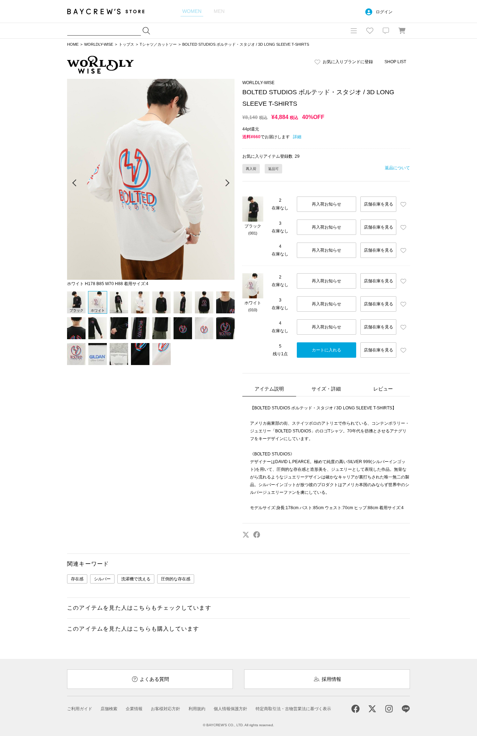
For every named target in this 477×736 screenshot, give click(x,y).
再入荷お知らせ (326, 204)
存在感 (77, 579)
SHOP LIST (395, 61)
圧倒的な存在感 (175, 579)
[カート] (402, 30)
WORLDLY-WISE (98, 44)
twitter (245, 534)
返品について (397, 167)
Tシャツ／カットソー (158, 44)
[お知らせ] (386, 30)
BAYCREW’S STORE (110, 11)
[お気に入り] (370, 30)
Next (227, 183)
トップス (126, 44)
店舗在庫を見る (378, 204)
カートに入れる (326, 350)
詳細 (297, 136)
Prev (74, 183)
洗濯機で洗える (136, 579)
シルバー (102, 579)
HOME (73, 44)
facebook (256, 534)
